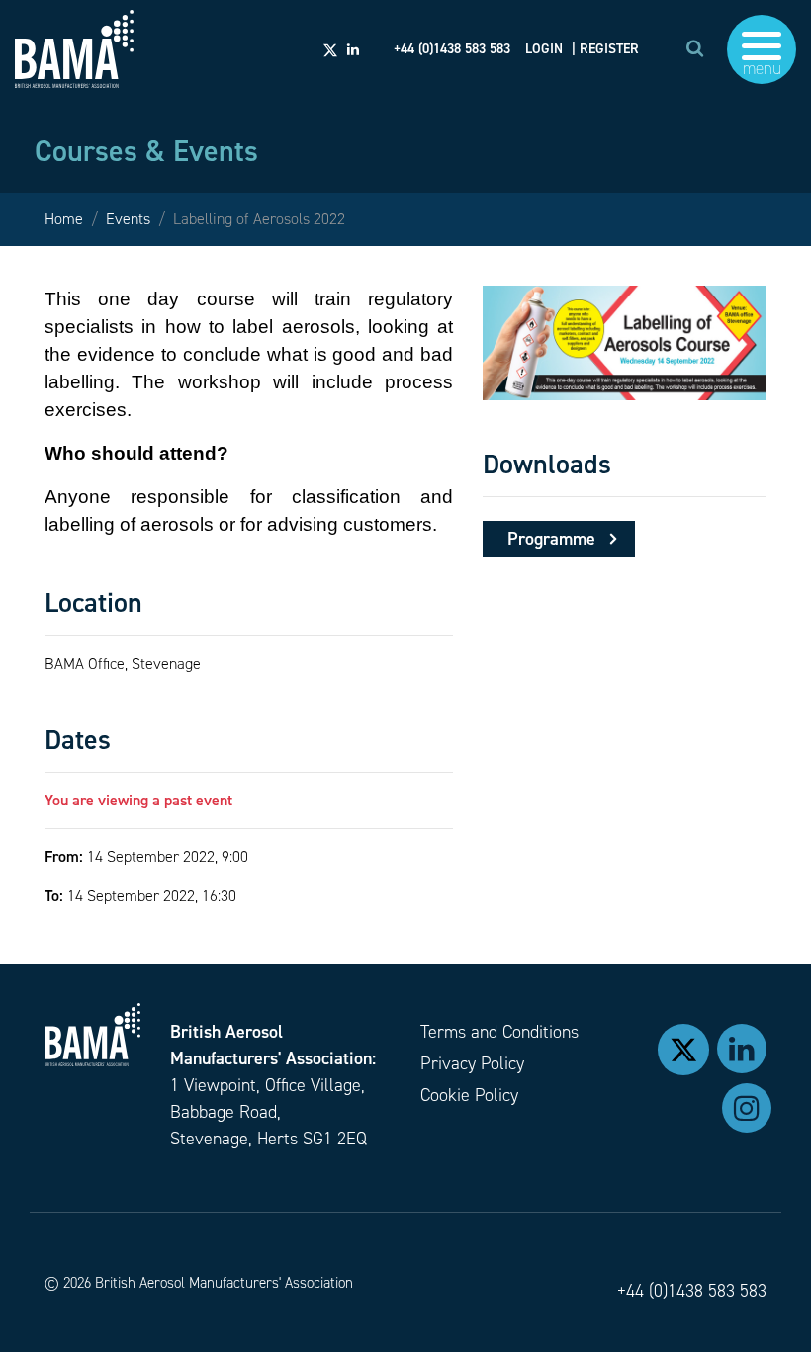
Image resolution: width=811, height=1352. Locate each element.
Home (64, 219)
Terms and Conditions (499, 1032)
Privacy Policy (472, 1063)
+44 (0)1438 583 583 (691, 1291)
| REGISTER (605, 49)
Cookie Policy (469, 1095)
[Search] (694, 48)
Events (128, 219)
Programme (551, 538)
